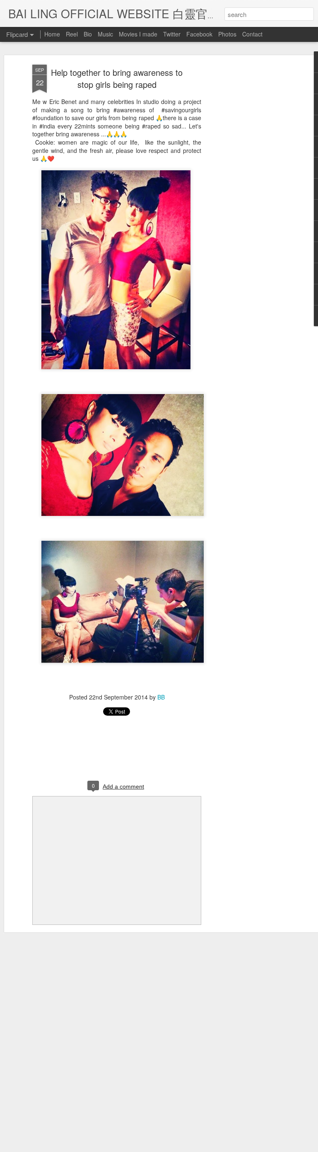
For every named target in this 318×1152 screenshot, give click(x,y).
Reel (72, 34)
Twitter (172, 34)
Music (105, 34)
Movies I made (138, 34)
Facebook (199, 34)
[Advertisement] (246, 195)
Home (52, 34)
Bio (88, 34)
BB (161, 697)
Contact (252, 34)
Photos (227, 34)
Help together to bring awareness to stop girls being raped (117, 78)
